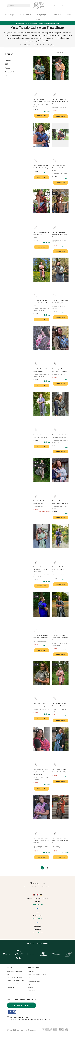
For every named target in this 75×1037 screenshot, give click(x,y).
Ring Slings (41, 15)
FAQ (29, 984)
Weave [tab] (7, 76)
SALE (38, 19)
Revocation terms (34, 981)
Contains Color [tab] (10, 72)
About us (31, 978)
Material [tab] (7, 68)
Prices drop (10, 987)
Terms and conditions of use (37, 975)
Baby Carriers (25, 15)
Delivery (31, 971)
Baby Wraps (9, 15)
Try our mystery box (19, 1017)
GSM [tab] (6, 64)
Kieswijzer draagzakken (14, 977)
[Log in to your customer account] (62, 6)
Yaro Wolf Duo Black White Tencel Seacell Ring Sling (60, 637)
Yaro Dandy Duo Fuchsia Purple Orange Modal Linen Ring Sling (40, 772)
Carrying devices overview (15, 981)
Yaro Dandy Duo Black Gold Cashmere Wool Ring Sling (60, 840)
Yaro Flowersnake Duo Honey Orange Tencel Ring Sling (60, 101)
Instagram (14, 1012)
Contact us (31, 991)
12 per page (59, 52)
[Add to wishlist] (35, 94)
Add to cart (41, 116)
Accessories (57, 15)
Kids (69, 15)
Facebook (10, 1012)
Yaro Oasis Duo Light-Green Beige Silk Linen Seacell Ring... (40, 569)
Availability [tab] (8, 60)
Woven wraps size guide (15, 984)
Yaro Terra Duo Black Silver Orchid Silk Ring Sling (58, 569)
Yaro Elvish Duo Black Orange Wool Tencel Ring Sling (60, 234)
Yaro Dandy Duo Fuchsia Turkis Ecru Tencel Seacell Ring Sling (41, 840)
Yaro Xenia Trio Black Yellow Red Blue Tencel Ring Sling (59, 168)
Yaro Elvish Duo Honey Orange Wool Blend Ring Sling (40, 303)
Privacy (30, 987)
